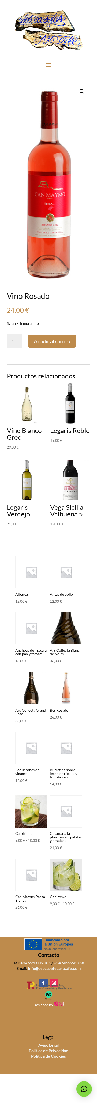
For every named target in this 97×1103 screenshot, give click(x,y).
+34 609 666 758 (69, 962)
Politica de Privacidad (48, 1050)
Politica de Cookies (48, 1055)
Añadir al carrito (52, 341)
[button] (82, 91)
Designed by (43, 1005)
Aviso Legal (48, 1045)
